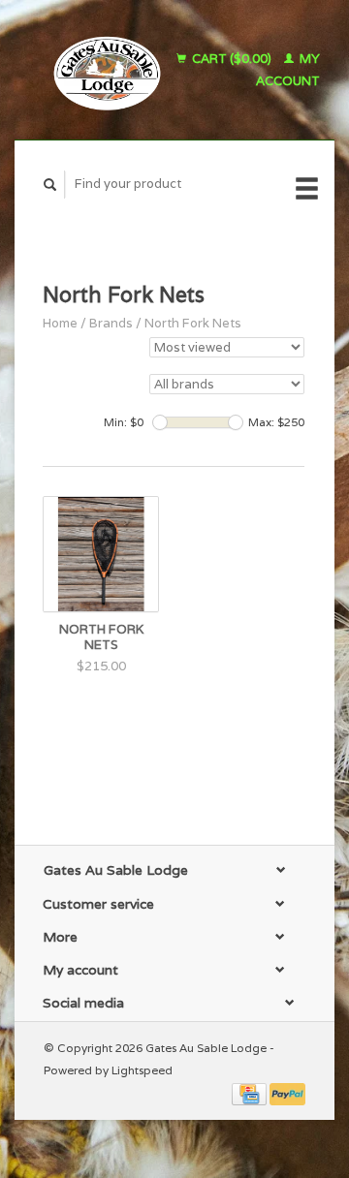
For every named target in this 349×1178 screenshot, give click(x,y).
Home (60, 323)
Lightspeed (142, 1070)
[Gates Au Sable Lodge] (101, 69)
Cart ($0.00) (231, 58)
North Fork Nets (192, 323)
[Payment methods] (251, 1093)
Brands (111, 323)
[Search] (50, 184)
